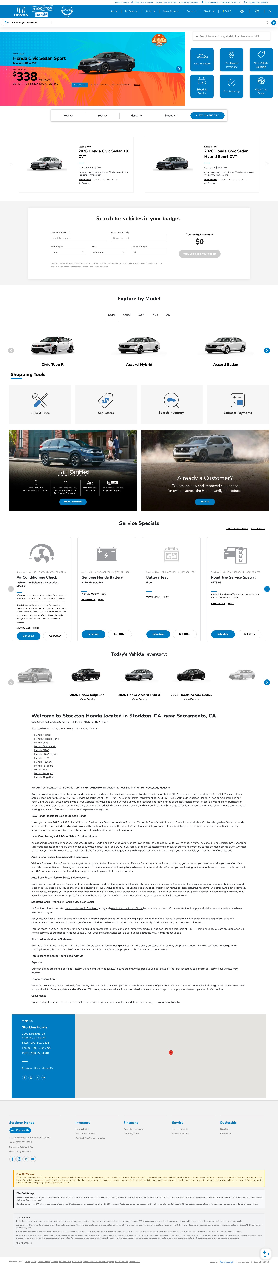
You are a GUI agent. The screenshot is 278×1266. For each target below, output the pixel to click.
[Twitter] (37, 1077)
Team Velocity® (227, 1262)
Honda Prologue (43, 773)
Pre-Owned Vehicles (85, 1133)
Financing (131, 1123)
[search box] (231, 36)
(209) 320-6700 (41, 1048)
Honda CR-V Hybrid (45, 754)
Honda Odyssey (43, 762)
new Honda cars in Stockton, (81, 908)
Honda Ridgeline (44, 777)
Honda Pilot (41, 769)
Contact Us (47, 1068)
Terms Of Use (44, 1261)
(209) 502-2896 (39, 1043)
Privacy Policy (31, 1261)
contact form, (104, 929)
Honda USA (134, 1261)
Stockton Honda (16, 1261)
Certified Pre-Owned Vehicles (90, 1138)
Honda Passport (43, 766)
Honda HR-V (41, 758)
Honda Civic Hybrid (45, 746)
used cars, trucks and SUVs (127, 908)
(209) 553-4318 (39, 1053)
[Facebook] (24, 1077)
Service (177, 1123)
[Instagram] (30, 1077)
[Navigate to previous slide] (2, 68)
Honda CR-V (41, 750)
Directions (27, 1068)
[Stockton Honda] (42, 11)
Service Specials (180, 1128)
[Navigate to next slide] (183, 68)
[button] (171, 1053)
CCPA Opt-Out (121, 1261)
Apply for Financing (133, 1128)
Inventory (82, 1123)
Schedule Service (258, 528)
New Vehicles (82, 1128)
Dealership (228, 1123)
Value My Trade (131, 1133)
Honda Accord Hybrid (46, 739)
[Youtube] (43, 1077)
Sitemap (54, 1261)
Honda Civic (41, 742)
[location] (202, 2)
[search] (270, 12)
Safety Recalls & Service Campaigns (98, 1261)
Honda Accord (42, 735)
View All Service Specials (237, 528)
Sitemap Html (65, 1261)
